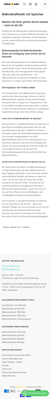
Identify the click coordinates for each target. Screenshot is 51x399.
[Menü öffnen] (45, 4)
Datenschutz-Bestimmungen (14, 372)
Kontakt (5, 365)
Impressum (7, 369)
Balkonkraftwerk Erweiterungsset (16, 319)
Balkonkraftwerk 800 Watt (13, 309)
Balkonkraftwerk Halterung (13, 332)
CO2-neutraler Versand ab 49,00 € (16, 355)
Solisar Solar (20, 387)
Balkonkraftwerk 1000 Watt (14, 312)
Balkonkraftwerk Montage (13, 342)
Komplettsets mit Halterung (14, 305)
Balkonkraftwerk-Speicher (13, 335)
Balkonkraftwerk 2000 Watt (14, 315)
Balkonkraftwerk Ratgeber (13, 339)
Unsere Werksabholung (12, 359)
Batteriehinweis (8, 376)
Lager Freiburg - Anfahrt (12, 362)
